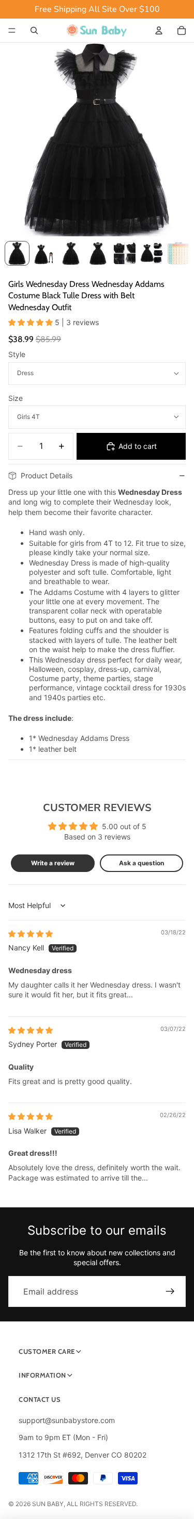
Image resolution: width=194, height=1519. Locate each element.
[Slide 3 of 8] (70, 253)
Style (16, 354)
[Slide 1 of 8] (17, 253)
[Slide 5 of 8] (124, 253)
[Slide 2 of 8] (44, 253)
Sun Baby (48, 1504)
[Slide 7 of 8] (178, 253)
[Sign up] (170, 1291)
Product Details (46, 475)
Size (15, 398)
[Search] (34, 30)
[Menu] (12, 30)
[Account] (158, 30)
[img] (30, 933)
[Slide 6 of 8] (151, 253)
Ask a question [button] (141, 863)
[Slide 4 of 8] (97, 253)
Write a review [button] (52, 863)
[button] (31, 322)
